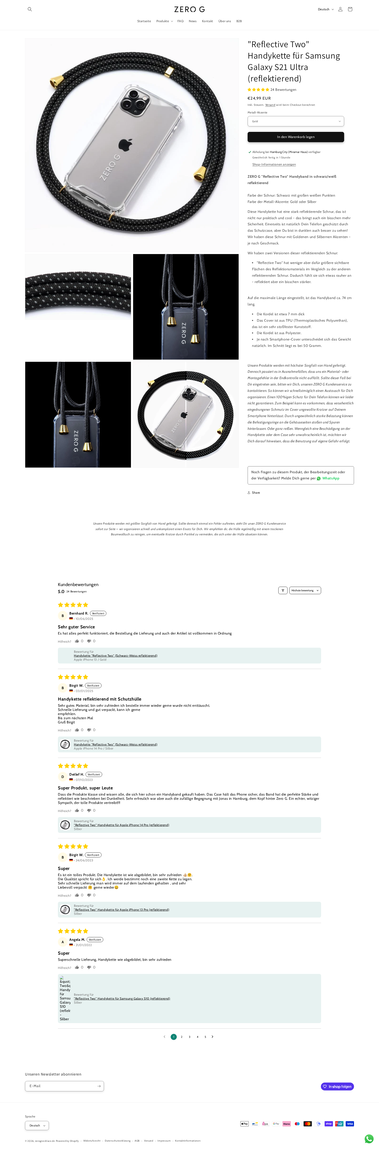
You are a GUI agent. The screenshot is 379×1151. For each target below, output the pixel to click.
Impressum (164, 1140)
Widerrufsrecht (92, 1140)
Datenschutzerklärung (117, 1140)
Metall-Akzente (258, 112)
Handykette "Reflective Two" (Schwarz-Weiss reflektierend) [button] (115, 656)
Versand (270, 104)
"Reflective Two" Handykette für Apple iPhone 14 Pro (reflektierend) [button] (121, 825)
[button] (30, 9)
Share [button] (256, 493)
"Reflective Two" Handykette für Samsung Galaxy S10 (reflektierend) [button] (122, 998)
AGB (137, 1140)
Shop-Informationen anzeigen (274, 164)
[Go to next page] (213, 1037)
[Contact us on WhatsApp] (369, 1140)
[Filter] (283, 590)
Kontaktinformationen (187, 1140)
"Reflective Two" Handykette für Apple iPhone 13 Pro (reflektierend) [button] (121, 910)
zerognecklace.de (45, 1140)
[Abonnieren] (99, 1086)
